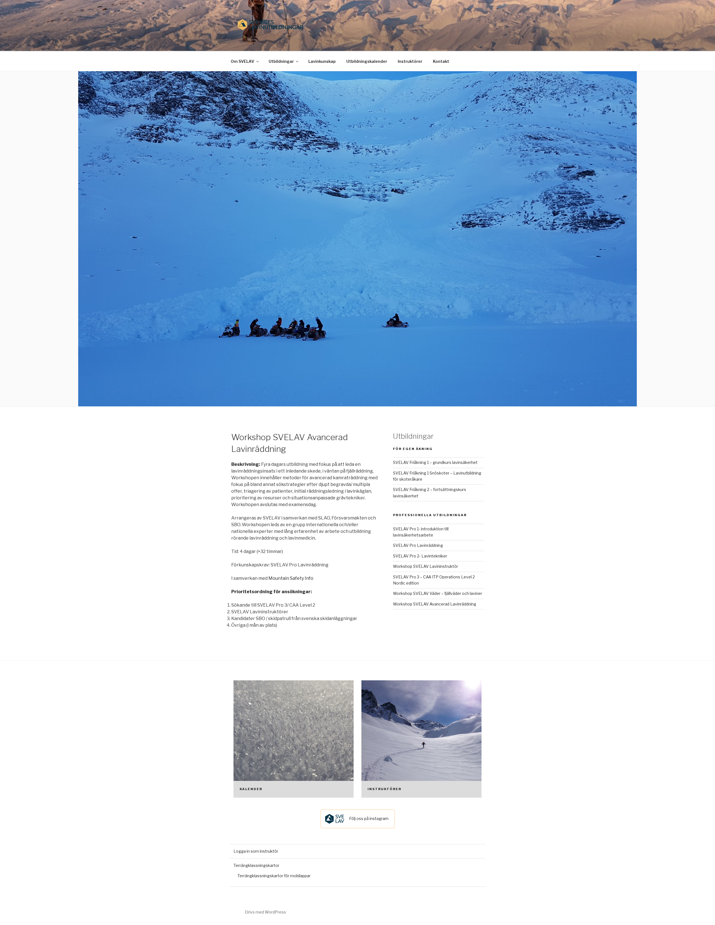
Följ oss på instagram (368, 818)
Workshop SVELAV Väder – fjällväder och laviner (437, 593)
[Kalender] (293, 739)
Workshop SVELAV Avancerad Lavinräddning (434, 604)
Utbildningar (281, 61)
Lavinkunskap (322, 61)
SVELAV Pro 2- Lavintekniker (420, 556)
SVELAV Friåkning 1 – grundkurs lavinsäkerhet (435, 462)
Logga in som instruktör (255, 851)
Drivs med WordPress (265, 912)
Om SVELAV (242, 61)
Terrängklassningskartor (256, 865)
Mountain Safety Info (290, 578)
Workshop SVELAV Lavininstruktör (425, 566)
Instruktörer (410, 61)
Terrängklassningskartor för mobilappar (274, 875)
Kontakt (441, 61)
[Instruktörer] (421, 739)
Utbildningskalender (366, 61)
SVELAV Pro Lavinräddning (418, 545)
